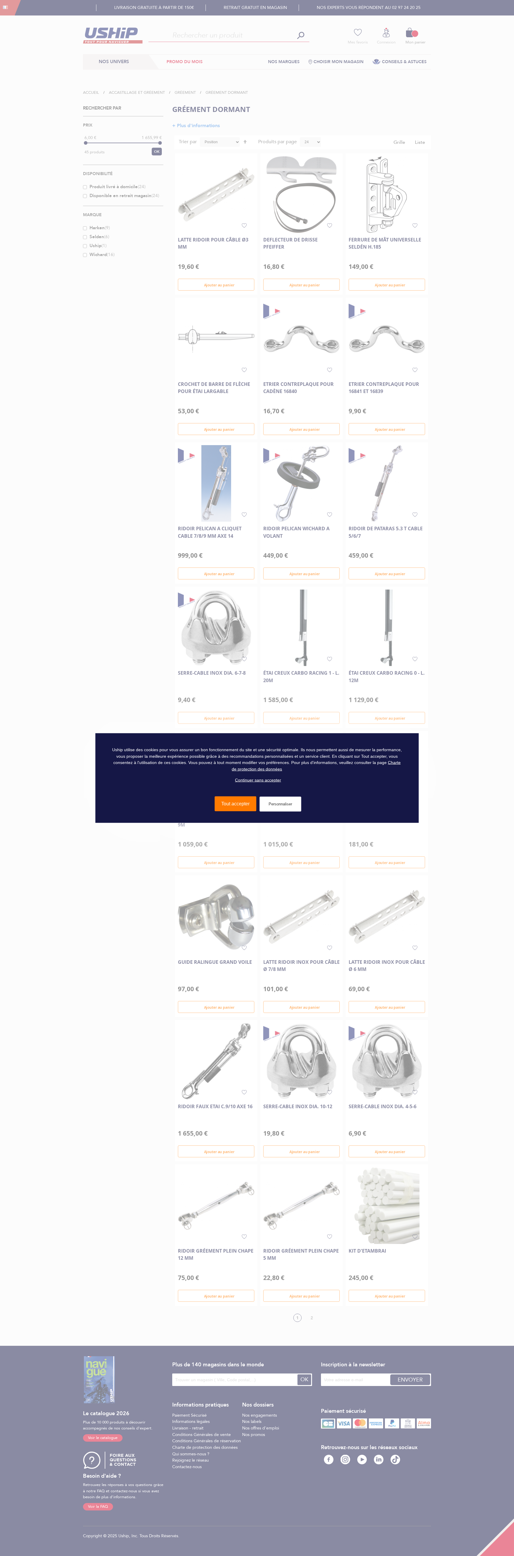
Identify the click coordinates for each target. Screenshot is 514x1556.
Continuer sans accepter (258, 779)
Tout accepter (235, 803)
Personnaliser (280, 804)
